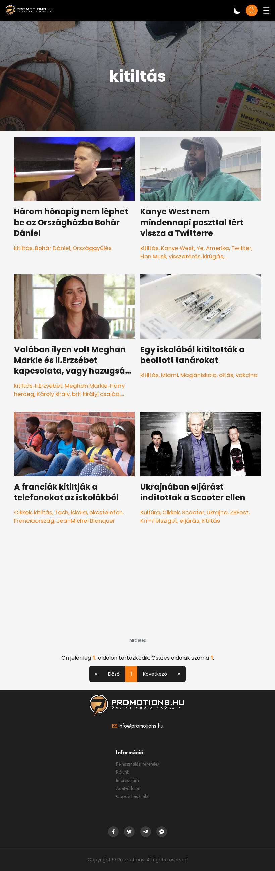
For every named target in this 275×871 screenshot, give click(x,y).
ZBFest (239, 512)
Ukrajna (217, 512)
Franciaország (34, 521)
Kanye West (177, 248)
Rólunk (122, 772)
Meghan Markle (86, 386)
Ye (200, 248)
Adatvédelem (129, 788)
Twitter (241, 248)
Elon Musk (153, 256)
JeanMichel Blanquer (86, 521)
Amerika (217, 248)
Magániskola (198, 375)
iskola (79, 512)
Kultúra (150, 512)
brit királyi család (96, 394)
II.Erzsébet (48, 386)
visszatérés (185, 256)
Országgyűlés (92, 248)
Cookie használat (132, 796)
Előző (114, 674)
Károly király (53, 394)
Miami (169, 375)
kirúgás (213, 256)
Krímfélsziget (158, 521)
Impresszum (127, 780)
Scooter (193, 512)
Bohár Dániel (52, 248)
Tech (61, 512)
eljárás (189, 521)
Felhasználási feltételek (137, 764)
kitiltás (23, 248)
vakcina (247, 375)
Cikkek (23, 512)
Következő (155, 674)
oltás (226, 375)
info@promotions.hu (141, 726)
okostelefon (106, 512)
